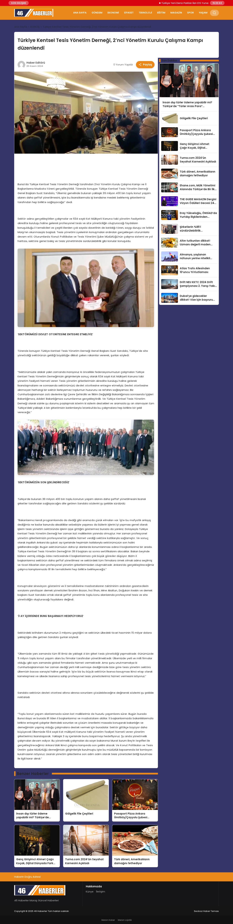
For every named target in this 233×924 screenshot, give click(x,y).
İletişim (100, 891)
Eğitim (161, 12)
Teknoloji (145, 12)
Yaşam (203, 12)
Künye (89, 891)
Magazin (176, 12)
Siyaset (129, 12)
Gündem (97, 12)
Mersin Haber (108, 920)
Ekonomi (113, 12)
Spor (190, 12)
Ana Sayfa (79, 12)
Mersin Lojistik (125, 920)
